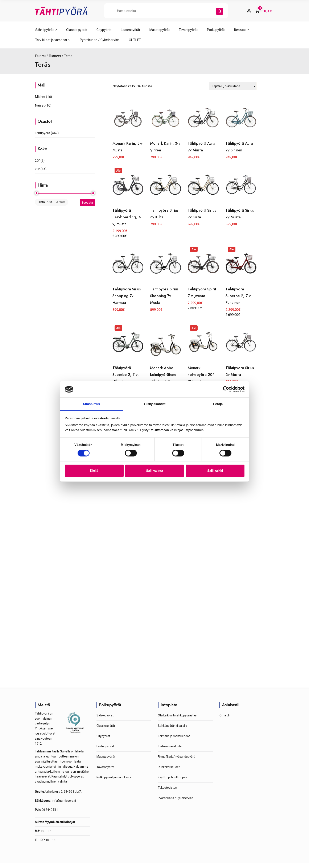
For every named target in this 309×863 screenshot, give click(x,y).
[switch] (131, 453)
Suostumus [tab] (91, 404)
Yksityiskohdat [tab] (154, 404)
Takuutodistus (167, 787)
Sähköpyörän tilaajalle (172, 725)
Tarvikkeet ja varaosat (51, 40)
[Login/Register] (249, 11)
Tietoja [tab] (218, 404)
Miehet (40, 97)
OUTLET (135, 40)
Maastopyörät (159, 30)
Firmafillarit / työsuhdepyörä (176, 756)
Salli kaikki (215, 470)
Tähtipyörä (42, 133)
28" (37, 169)
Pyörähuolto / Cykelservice (100, 40)
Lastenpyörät (130, 30)
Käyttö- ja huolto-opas (172, 777)
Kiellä (94, 470)
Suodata (87, 202)
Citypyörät (103, 30)
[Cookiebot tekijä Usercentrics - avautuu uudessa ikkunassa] (226, 389)
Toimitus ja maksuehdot (174, 736)
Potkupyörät (216, 30)
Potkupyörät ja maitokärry (113, 777)
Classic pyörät (76, 30)
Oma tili (224, 715)
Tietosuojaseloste (170, 746)
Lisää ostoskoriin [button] (166, 236)
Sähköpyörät (44, 30)
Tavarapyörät (188, 30)
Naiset (40, 105)
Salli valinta (154, 470)
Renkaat (240, 30)
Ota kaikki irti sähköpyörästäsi (177, 715)
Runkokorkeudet (169, 767)
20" (37, 161)
